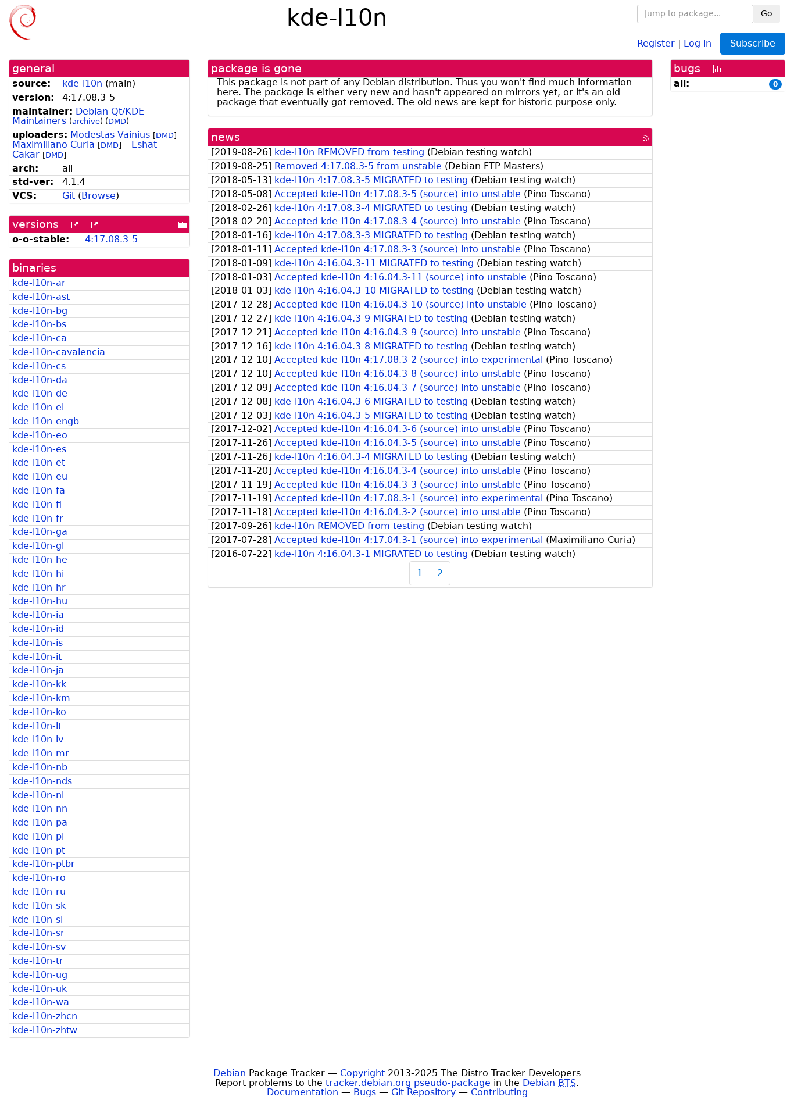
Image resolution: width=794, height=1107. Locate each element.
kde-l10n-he (39, 559)
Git (68, 195)
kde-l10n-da (39, 379)
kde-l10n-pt (38, 850)
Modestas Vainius (110, 134)
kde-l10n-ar (39, 282)
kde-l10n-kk (39, 684)
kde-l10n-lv (37, 739)
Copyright (362, 1073)
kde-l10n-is (37, 642)
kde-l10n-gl (38, 545)
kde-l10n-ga (39, 531)
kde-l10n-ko (39, 711)
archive (86, 121)
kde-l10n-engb (45, 421)
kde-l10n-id (38, 628)
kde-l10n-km (41, 698)
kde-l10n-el (38, 407)
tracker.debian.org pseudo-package (408, 1082)
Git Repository (423, 1092)
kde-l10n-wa (40, 1002)
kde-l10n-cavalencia (58, 352)
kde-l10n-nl (38, 795)
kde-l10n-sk (39, 905)
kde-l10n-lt (37, 725)
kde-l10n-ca (39, 338)
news (225, 137)
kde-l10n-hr (39, 587)
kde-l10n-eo (39, 435)
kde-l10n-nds (42, 781)
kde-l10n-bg (39, 310)
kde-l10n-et (38, 462)
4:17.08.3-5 (111, 239)
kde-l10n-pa (39, 822)
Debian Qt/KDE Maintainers (78, 116)
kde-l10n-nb (39, 767)
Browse (98, 195)
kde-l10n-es (39, 449)
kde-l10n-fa (38, 490)
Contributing (499, 1092)
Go (766, 13)
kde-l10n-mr (40, 753)
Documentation (302, 1092)
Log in (697, 42)
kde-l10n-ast (41, 296)
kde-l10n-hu (39, 600)
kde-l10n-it (37, 656)
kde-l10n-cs (39, 366)
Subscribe (752, 43)
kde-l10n (82, 83)
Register (656, 42)
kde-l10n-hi (38, 573)
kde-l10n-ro (39, 877)
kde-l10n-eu (39, 476)
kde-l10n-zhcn (44, 1016)
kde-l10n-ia (38, 614)
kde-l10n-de (39, 393)
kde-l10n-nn (39, 808)
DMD (117, 121)
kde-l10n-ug (39, 974)
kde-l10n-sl (37, 919)
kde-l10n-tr (37, 960)
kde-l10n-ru (39, 891)
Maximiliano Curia (53, 144)
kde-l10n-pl (38, 836)
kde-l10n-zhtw (44, 1029)
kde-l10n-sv (39, 946)
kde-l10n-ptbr (43, 863)
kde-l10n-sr (38, 932)
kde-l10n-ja (38, 670)
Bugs (364, 1092)
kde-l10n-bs (39, 324)
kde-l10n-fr (37, 518)
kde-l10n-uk (39, 988)
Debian (229, 1073)
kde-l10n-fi (37, 504)
